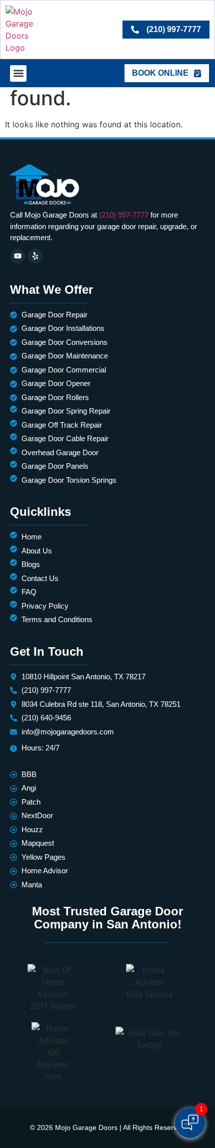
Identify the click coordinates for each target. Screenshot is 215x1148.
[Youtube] (17, 256)
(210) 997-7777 (123, 215)
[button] (18, 73)
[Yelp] (35, 256)
